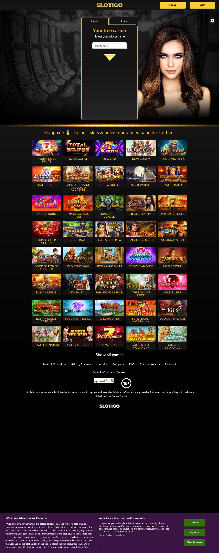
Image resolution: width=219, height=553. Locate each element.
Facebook (170, 364)
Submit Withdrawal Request (109, 372)
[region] (109, 533)
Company (118, 364)
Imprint (103, 364)
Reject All (194, 533)
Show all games (109, 355)
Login (202, 5)
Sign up (172, 5)
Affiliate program (150, 364)
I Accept (194, 523)
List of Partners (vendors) (111, 535)
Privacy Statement (82, 364)
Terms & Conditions (54, 364)
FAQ (131, 364)
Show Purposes (194, 542)
